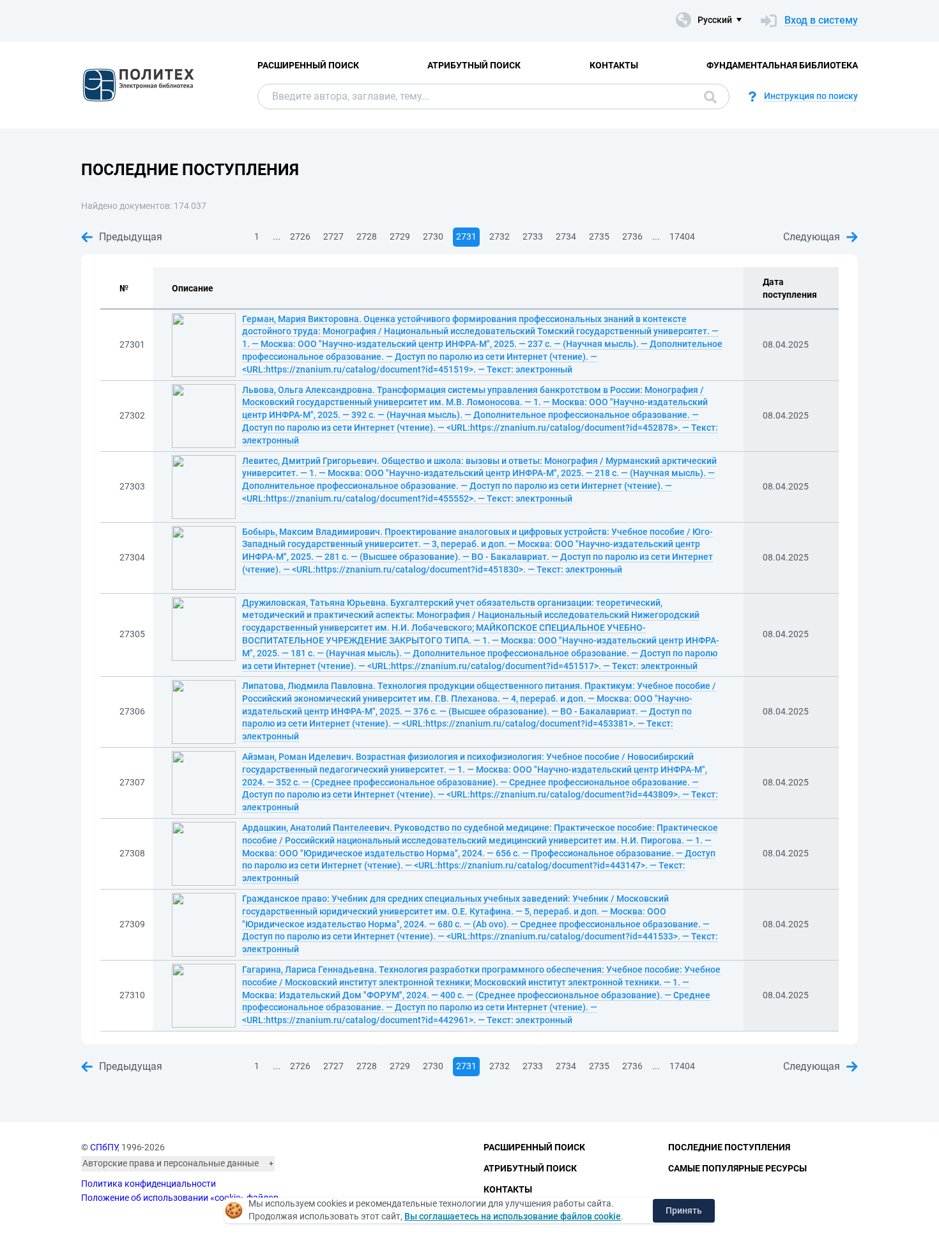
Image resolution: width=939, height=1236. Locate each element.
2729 (400, 236)
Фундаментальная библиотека (782, 65)
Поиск (707, 96)
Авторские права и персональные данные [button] (170, 1163)
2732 (499, 236)
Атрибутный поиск (474, 65)
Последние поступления (729, 1147)
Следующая (811, 237)
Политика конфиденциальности (148, 1183)
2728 (366, 236)
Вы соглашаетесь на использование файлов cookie (512, 1216)
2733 (533, 236)
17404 (682, 236)
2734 (566, 236)
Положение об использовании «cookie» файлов (180, 1198)
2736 (632, 236)
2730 (433, 236)
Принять (684, 1210)
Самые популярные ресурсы (737, 1168)
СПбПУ (104, 1147)
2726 (300, 236)
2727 (333, 236)
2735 (599, 236)
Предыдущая (130, 237)
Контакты (614, 65)
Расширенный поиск (308, 65)
